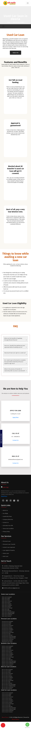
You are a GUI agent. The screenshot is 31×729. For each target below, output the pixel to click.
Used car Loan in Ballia (6, 694)
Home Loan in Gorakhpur (7, 605)
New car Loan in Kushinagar (7, 680)
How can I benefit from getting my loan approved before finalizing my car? (14, 346)
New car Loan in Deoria (6, 675)
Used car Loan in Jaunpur (7, 702)
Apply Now (15, 417)
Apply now (15, 52)
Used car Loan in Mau (6, 705)
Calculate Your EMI (8, 525)
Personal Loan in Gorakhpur (7, 629)
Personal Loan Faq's (7, 642)
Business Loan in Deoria (7, 651)
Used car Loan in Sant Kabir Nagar (9, 707)
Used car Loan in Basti (6, 695)
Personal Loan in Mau (6, 633)
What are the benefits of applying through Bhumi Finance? (13, 339)
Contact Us (16, 440)
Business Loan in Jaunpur (7, 655)
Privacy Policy (6, 531)
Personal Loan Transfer (9, 544)
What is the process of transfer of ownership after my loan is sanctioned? (14, 369)
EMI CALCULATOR (1, 438)
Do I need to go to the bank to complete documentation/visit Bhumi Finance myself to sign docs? (15, 361)
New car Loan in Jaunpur (7, 679)
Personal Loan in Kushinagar (8, 632)
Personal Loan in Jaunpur (7, 631)
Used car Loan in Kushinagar (8, 703)
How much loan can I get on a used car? (15, 352)
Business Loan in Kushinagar (8, 657)
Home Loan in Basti (6, 599)
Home (8, 22)
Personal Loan (7, 541)
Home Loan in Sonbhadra (7, 614)
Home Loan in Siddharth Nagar (8, 613)
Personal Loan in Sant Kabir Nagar (9, 636)
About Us (5, 510)
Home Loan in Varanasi (6, 616)
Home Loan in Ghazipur (6, 603)
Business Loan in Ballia (6, 647)
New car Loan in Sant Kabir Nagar (9, 684)
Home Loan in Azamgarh (7, 597)
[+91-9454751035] (3, 725)
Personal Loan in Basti (6, 624)
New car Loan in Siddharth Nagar (8, 685)
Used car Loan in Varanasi (7, 711)
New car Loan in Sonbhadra (7, 687)
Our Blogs (5, 513)
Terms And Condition (8, 528)
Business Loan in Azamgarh (7, 646)
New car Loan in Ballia (6, 670)
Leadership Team (7, 516)
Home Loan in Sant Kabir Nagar (8, 612)
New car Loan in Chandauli (7, 673)
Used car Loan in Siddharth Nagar (9, 709)
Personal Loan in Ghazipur (7, 628)
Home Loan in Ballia (6, 598)
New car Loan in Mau (6, 681)
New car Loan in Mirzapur (7, 683)
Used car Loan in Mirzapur (7, 706)
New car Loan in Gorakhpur (7, 677)
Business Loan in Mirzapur (7, 659)
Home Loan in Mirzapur (6, 610)
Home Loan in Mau (5, 609)
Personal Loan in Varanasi (7, 640)
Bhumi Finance (15, 719)
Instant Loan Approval (9, 547)
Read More (4, 496)
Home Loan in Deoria (6, 602)
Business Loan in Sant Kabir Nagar (9, 661)
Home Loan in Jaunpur (6, 606)
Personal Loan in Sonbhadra (7, 639)
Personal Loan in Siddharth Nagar (9, 637)
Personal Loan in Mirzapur (7, 635)
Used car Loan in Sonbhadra (7, 710)
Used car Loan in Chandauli (7, 696)
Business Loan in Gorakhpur (7, 654)
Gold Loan (5, 556)
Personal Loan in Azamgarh (7, 621)
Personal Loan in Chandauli (7, 625)
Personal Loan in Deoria (7, 626)
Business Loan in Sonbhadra (8, 663)
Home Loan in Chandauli (7, 601)
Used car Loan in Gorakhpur (7, 701)
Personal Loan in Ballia (6, 622)
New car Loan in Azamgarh (7, 669)
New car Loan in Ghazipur (7, 676)
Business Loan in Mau (6, 658)
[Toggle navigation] (28, 3)
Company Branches (8, 519)
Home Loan (6, 553)
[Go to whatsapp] (27, 725)
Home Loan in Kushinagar (7, 607)
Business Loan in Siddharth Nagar (9, 662)
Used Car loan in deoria (18, 22)
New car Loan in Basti (6, 672)
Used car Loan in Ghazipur (7, 699)
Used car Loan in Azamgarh (7, 692)
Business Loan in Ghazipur (7, 653)
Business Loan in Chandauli (7, 650)
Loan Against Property (9, 550)
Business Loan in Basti (6, 648)
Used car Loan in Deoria (7, 698)
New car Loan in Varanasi (7, 688)
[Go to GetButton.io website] (27, 727)
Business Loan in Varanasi (7, 665)
